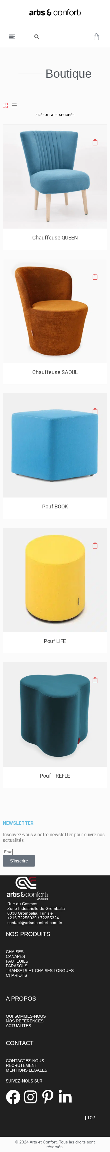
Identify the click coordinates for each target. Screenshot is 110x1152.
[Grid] (5, 106)
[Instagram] (30, 1097)
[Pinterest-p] (47, 1097)
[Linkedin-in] (65, 1097)
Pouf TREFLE (55, 776)
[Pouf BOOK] (55, 445)
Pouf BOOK (55, 506)
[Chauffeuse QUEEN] (55, 176)
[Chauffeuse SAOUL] (55, 310)
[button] (36, 36)
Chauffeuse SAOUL (55, 372)
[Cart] (96, 36)
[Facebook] (13, 1097)
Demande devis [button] (95, 142)
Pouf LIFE (55, 641)
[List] (14, 106)
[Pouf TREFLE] (55, 714)
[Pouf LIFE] (55, 580)
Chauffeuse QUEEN (55, 237)
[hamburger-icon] (12, 36)
